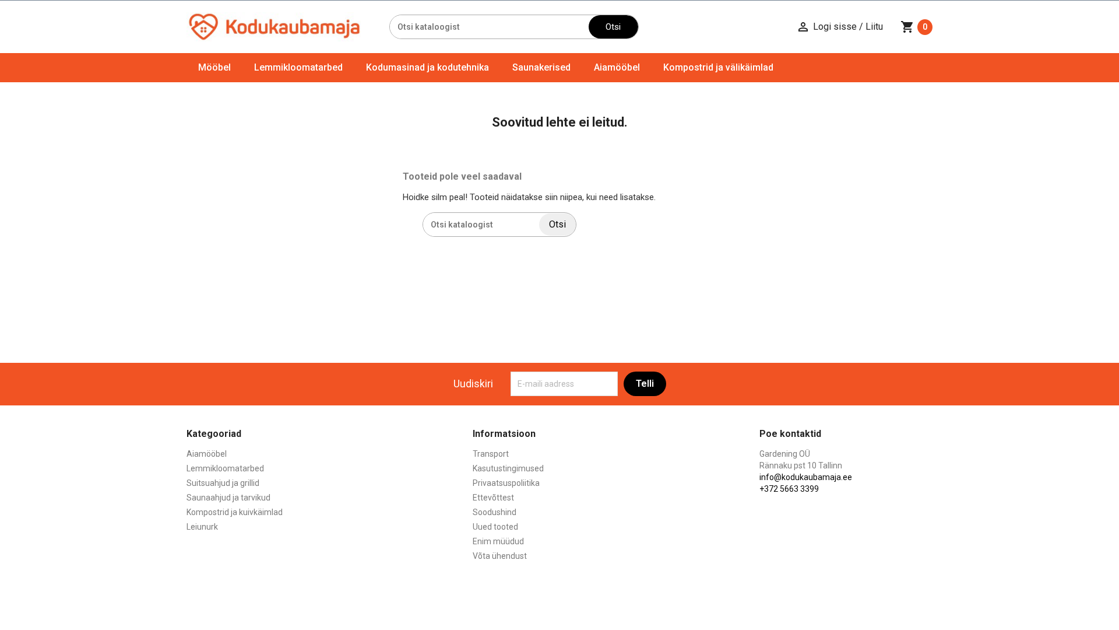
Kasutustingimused (508, 468)
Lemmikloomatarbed (298, 67)
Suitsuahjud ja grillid (222, 483)
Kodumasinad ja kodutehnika (427, 67)
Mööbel (214, 67)
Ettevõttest (493, 497)
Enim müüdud (498, 541)
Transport (491, 454)
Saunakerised (541, 67)
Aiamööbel (617, 67)
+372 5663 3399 (789, 489)
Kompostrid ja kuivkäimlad (234, 512)
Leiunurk (202, 526)
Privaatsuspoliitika (506, 483)
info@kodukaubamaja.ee (805, 477)
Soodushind (494, 512)
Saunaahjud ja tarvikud (228, 497)
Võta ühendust (500, 556)
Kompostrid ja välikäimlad (718, 67)
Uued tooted (495, 526)
